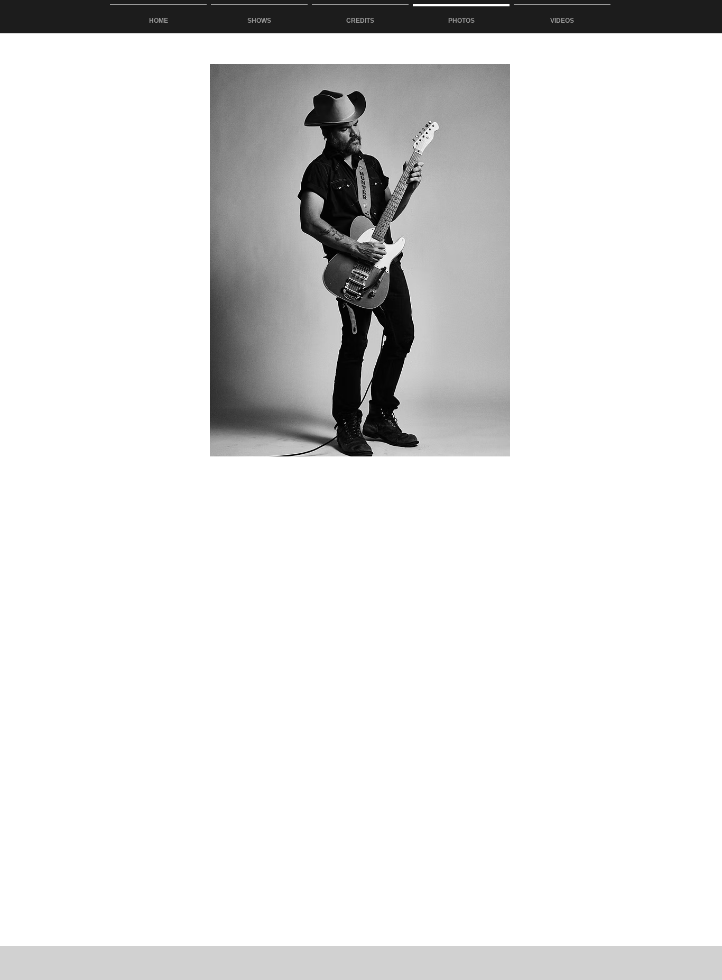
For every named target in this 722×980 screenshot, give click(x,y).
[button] (360, 260)
